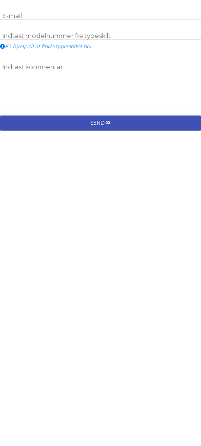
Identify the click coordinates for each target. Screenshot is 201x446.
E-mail (12, 15)
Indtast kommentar (32, 67)
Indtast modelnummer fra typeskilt (56, 35)
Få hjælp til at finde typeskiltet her (48, 46)
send (98, 123)
